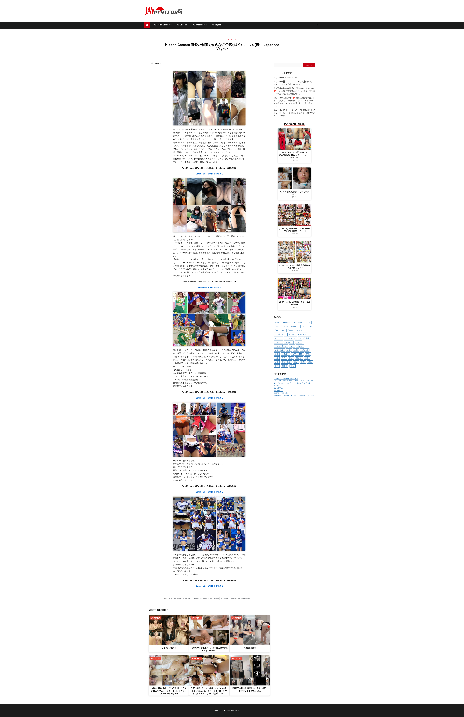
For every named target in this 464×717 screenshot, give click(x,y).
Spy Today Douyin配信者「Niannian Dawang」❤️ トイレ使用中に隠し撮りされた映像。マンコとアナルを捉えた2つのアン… (294, 91)
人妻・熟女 (279, 350)
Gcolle (216, 598)
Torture (290, 330)
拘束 (276, 358)
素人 (296, 362)
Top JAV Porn (278, 388)
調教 (310, 362)
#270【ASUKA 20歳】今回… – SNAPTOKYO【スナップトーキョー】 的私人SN (294, 155)
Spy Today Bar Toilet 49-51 (285, 77)
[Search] (317, 25)
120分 (277, 322)
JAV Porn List (278, 390)
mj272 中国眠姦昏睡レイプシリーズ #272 (294, 192)
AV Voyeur (216, 25)
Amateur (286, 322)
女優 (276, 354)
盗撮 (276, 362)
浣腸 (291, 358)
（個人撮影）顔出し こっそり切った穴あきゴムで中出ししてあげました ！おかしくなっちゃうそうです (168, 691)
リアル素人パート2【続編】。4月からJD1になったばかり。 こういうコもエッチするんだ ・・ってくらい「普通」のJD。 (209, 691)
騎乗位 (284, 366)
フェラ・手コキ (281, 346)
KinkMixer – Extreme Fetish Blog (286, 378)
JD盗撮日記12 (250, 647)
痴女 (306, 358)
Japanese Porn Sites (281, 393)
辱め (276, 366)
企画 (288, 350)
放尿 (283, 358)
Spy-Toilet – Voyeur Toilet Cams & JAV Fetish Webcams (294, 381)
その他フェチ (280, 334)
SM (283, 330)
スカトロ (288, 342)
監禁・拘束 (286, 362)
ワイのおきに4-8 (169, 647)
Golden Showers (281, 326)
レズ (292, 346)
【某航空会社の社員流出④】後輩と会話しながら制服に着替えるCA (249, 689)
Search (309, 65)
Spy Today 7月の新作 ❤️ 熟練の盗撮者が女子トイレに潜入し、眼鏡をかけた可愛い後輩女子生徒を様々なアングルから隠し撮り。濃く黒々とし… (294, 101)
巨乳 (308, 354)
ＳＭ (292, 366)
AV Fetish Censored (162, 25)
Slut (276, 330)
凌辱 (296, 350)
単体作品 (304, 350)
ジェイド (278, 342)
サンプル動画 (304, 338)
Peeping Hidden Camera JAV (240, 598)
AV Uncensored (200, 25)
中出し (300, 346)
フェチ (298, 342)
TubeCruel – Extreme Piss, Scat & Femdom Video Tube (294, 395)
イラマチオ (302, 334)
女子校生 (285, 354)
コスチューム (290, 338)
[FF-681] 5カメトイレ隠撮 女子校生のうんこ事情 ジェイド (294, 266)
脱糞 (303, 362)
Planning (294, 326)
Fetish (307, 322)
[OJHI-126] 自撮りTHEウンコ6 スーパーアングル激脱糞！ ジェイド (294, 229)
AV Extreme (182, 25)
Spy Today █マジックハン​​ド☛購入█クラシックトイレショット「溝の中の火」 (294, 83)
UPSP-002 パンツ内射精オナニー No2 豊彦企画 (294, 303)
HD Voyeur (224, 598)
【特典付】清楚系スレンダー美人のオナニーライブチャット (209, 649)
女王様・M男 (297, 354)
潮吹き (298, 358)
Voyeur (299, 330)
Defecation (298, 322)
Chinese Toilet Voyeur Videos (202, 598)
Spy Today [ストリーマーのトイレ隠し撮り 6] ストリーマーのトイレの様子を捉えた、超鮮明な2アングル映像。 (294, 112)
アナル (291, 334)
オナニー (278, 338)
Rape (304, 326)
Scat (311, 326)
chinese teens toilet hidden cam (179, 598)
